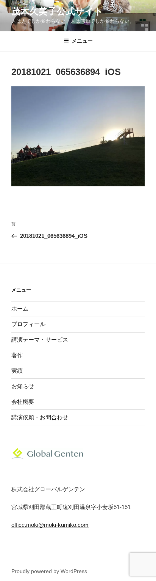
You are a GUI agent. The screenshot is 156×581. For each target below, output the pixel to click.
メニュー (82, 41)
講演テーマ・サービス (39, 339)
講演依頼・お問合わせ (39, 417)
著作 (17, 355)
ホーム (19, 308)
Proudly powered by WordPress (49, 571)
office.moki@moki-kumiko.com (50, 525)
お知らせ (22, 386)
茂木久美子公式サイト (57, 11)
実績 (17, 370)
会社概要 (22, 401)
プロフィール (28, 324)
